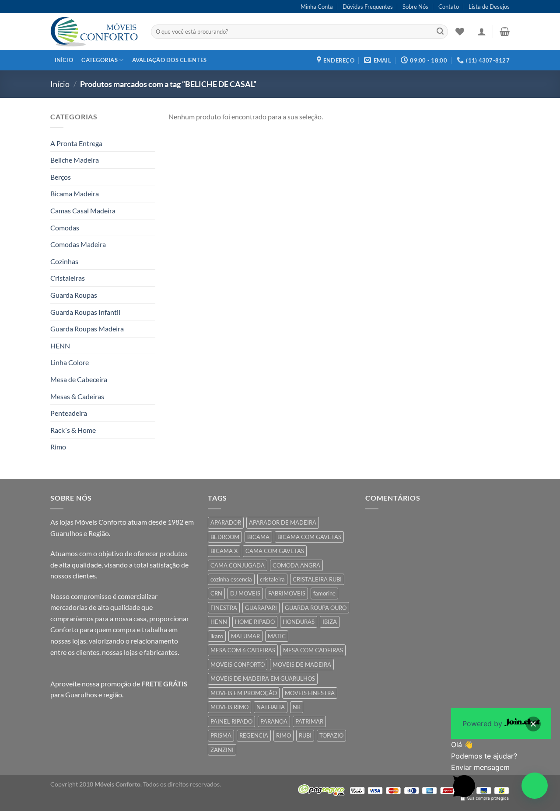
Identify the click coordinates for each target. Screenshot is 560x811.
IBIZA (329, 621)
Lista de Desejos (489, 6)
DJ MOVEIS (245, 593)
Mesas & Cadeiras (77, 396)
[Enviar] (440, 31)
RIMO (283, 735)
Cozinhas (64, 261)
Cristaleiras (67, 278)
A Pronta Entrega (76, 143)
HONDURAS (299, 621)
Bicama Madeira (74, 193)
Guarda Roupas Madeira (87, 328)
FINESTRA (223, 607)
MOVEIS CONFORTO (237, 664)
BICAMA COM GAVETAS (309, 536)
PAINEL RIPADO (231, 721)
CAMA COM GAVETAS (274, 550)
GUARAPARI (261, 607)
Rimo (58, 446)
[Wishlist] (459, 31)
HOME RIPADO (255, 621)
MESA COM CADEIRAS (313, 650)
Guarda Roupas (73, 295)
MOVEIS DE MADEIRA (302, 664)
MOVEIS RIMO (229, 706)
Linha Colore (69, 362)
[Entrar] (481, 31)
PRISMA (220, 735)
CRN (216, 593)
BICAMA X (224, 550)
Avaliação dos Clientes (169, 59)
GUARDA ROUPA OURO (315, 607)
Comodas (64, 227)
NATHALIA (270, 706)
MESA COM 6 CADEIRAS (242, 650)
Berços (60, 177)
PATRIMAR (309, 721)
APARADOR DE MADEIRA (282, 522)
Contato (448, 6)
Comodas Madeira (78, 244)
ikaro (216, 636)
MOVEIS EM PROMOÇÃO (243, 692)
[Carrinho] (505, 31)
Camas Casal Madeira (83, 210)
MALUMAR (245, 636)
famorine (324, 593)
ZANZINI (222, 749)
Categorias (99, 59)
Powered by (483, 723)
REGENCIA (253, 735)
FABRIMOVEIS (286, 593)
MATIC (277, 636)
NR (297, 706)
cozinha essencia (231, 579)
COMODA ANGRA (296, 565)
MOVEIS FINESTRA (310, 692)
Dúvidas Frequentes (368, 6)
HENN (60, 345)
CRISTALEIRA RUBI (317, 579)
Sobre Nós (415, 6)
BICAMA (258, 536)
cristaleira (272, 579)
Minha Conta (317, 6)
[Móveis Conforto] (94, 31)
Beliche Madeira (74, 160)
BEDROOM (224, 536)
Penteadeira (68, 413)
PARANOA (273, 721)
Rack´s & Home (73, 430)
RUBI (305, 735)
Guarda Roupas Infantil (85, 312)
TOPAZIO (331, 735)
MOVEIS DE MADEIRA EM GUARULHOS (262, 678)
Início (64, 59)
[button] (535, 786)
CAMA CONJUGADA (237, 565)
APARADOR (225, 522)
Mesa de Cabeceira (78, 379)
